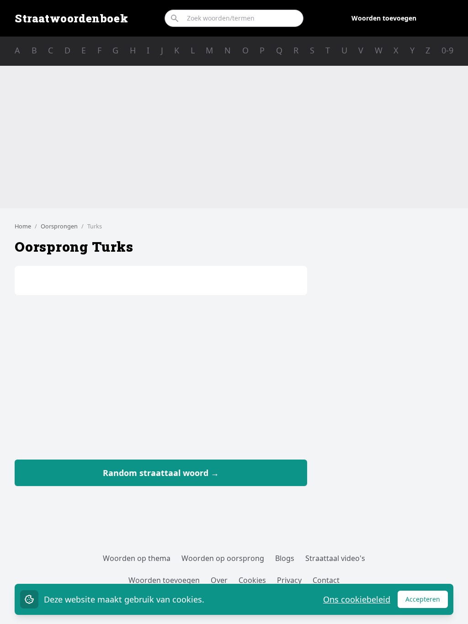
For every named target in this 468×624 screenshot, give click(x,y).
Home (23, 226)
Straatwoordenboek (71, 18)
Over (219, 580)
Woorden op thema (136, 558)
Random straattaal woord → (161, 472)
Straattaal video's (335, 558)
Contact (326, 580)
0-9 (447, 50)
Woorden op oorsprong (222, 558)
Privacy (289, 580)
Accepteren (426, 601)
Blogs (284, 558)
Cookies (252, 580)
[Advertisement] (234, 137)
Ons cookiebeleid (356, 599)
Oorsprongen (59, 226)
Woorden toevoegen (383, 18)
